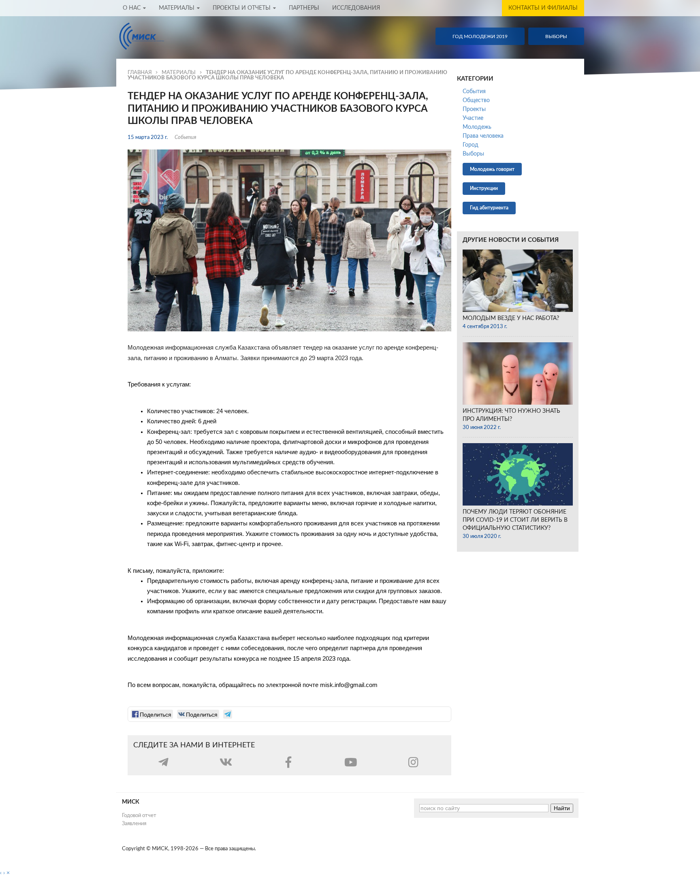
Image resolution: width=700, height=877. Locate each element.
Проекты (474, 109)
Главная (140, 72)
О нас (132, 8)
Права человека (483, 136)
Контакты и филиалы (543, 8)
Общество (476, 100)
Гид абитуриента (489, 207)
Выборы (473, 154)
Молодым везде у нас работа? (511, 318)
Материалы (176, 8)
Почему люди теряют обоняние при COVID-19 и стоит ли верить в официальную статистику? (515, 520)
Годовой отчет (139, 815)
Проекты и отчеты (242, 8)
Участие (473, 118)
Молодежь (477, 127)
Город (470, 145)
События (185, 137)
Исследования (356, 8)
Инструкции (484, 188)
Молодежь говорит (492, 169)
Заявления (134, 823)
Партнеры (304, 8)
